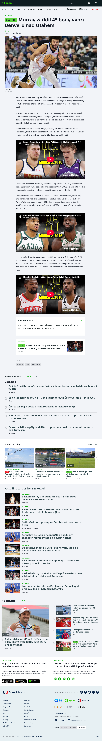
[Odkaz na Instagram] (55, 679)
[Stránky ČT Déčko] (58, 708)
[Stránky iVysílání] (83, 701)
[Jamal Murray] (51, 62)
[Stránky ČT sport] (70, 701)
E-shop (5, 720)
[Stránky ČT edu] (81, 708)
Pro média (27, 700)
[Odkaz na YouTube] (68, 679)
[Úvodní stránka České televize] (14, 692)
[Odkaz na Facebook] (59, 679)
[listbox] (73, 727)
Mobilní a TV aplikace (10, 723)
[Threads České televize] (97, 692)
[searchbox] (77, 3)
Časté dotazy (28, 723)
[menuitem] (4, 9)
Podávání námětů (30, 720)
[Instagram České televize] (81, 692)
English (18, 737)
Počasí (5, 716)
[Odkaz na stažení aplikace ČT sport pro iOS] (8, 681)
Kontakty (27, 726)
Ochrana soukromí (28, 737)
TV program (7, 700)
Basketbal (9, 16)
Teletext (6, 710)
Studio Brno (28, 707)
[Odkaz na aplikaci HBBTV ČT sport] (34, 681)
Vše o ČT (6, 726)
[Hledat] (89, 3)
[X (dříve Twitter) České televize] (93, 692)
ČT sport (7, 31)
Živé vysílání (7, 704)
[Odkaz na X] (64, 679)
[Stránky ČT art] (68, 708)
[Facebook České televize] (85, 692)
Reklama (27, 704)
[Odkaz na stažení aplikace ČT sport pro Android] (21, 681)
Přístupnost (39, 737)
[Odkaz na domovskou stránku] (10, 3)
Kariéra (26, 716)
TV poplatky (7, 707)
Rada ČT (27, 713)
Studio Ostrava (29, 710)
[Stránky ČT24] (58, 701)
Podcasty (6, 713)
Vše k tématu (92, 444)
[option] (64, 727)
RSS (98, 737)
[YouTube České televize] (89, 692)
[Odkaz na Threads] (73, 679)
